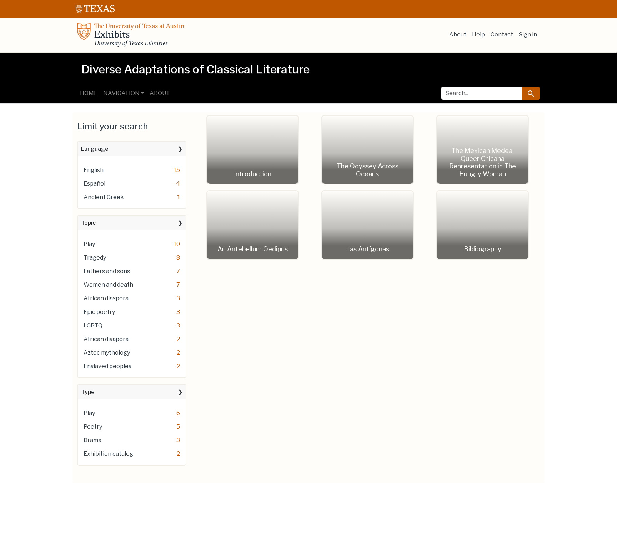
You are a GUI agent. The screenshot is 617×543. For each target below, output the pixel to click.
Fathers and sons (107, 271)
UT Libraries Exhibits (130, 34)
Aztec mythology (107, 352)
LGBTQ (93, 325)
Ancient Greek (104, 197)
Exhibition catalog (108, 453)
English (94, 170)
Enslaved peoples (107, 366)
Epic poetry (99, 311)
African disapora (106, 339)
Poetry (93, 426)
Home (88, 93)
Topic (88, 222)
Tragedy (95, 257)
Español (94, 183)
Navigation (121, 93)
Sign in (528, 34)
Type (88, 392)
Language (95, 148)
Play (89, 244)
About (457, 34)
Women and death (108, 284)
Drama (92, 440)
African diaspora (106, 298)
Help (478, 34)
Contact (502, 34)
